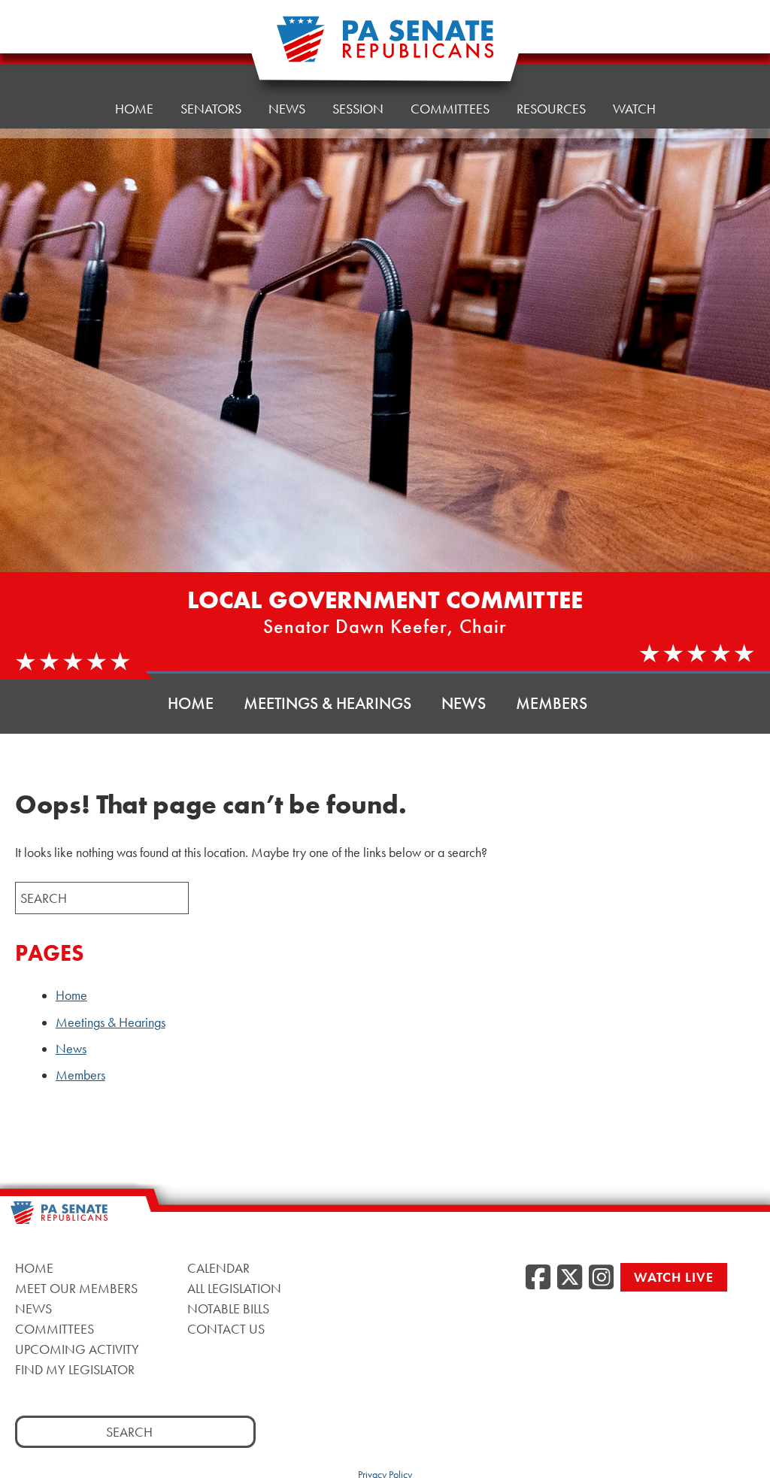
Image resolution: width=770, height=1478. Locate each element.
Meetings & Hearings (327, 703)
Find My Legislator (75, 1369)
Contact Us (226, 1328)
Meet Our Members (76, 1288)
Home (134, 108)
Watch (634, 108)
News (286, 108)
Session (357, 108)
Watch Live (674, 1277)
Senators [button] (210, 108)
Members (551, 703)
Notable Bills (228, 1308)
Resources (551, 108)
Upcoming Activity (77, 1349)
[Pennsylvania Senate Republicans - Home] (385, 47)
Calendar (218, 1268)
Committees (450, 108)
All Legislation (234, 1288)
